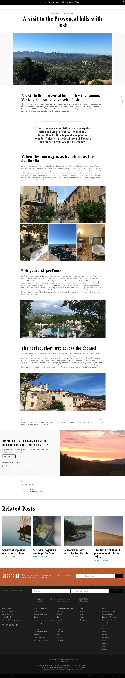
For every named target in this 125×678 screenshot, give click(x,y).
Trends (86, 7)
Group (82, 617)
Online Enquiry (39, 623)
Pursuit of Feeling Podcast (11, 620)
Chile (58, 617)
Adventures (106, 626)
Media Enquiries (7, 614)
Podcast (52, 7)
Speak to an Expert (9, 611)
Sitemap (37, 634)
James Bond (106, 623)
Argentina (60, 611)
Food (104, 640)
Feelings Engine (107, 614)
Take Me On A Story (109, 620)
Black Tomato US (117, 676)
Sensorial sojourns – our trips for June (14, 551)
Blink (104, 631)
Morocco (60, 631)
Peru (58, 634)
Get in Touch (6, 617)
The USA (60, 640)
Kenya (59, 629)
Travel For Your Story (36, 491)
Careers (36, 617)
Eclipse (104, 634)
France (70, 13)
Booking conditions (40, 614)
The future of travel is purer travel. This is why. (108, 553)
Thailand (59, 637)
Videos (103, 7)
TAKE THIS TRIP (9, 456)
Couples (82, 611)
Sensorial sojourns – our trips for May (45, 551)
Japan (58, 626)
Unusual (105, 649)
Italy (58, 623)
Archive (120, 7)
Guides (20, 7)
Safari (104, 646)
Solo (81, 623)
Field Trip (105, 637)
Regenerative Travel (40, 631)
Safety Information (40, 640)
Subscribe (116, 591)
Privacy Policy (39, 629)
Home (4, 7)
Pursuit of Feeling (108, 611)
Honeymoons (84, 620)
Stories (69, 7)
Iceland (59, 620)
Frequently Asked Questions (43, 620)
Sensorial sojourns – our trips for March (76, 551)
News (36, 7)
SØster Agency (104, 676)
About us (37, 611)
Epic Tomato (92, 676)
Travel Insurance (39, 637)
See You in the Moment (110, 617)
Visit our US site (74, 2)
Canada (59, 614)
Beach (104, 629)
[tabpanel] (63, 59)
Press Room (38, 626)
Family (82, 614)
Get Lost (105, 643)
